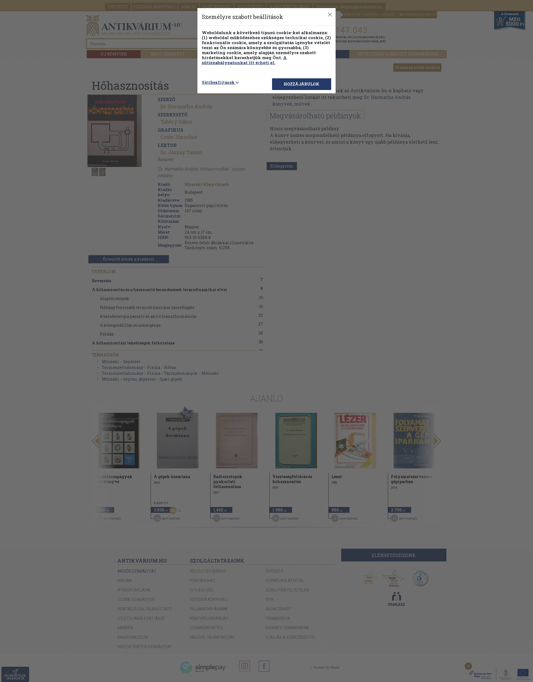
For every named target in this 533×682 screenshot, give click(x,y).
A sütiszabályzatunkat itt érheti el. (244, 60)
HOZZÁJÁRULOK (301, 84)
